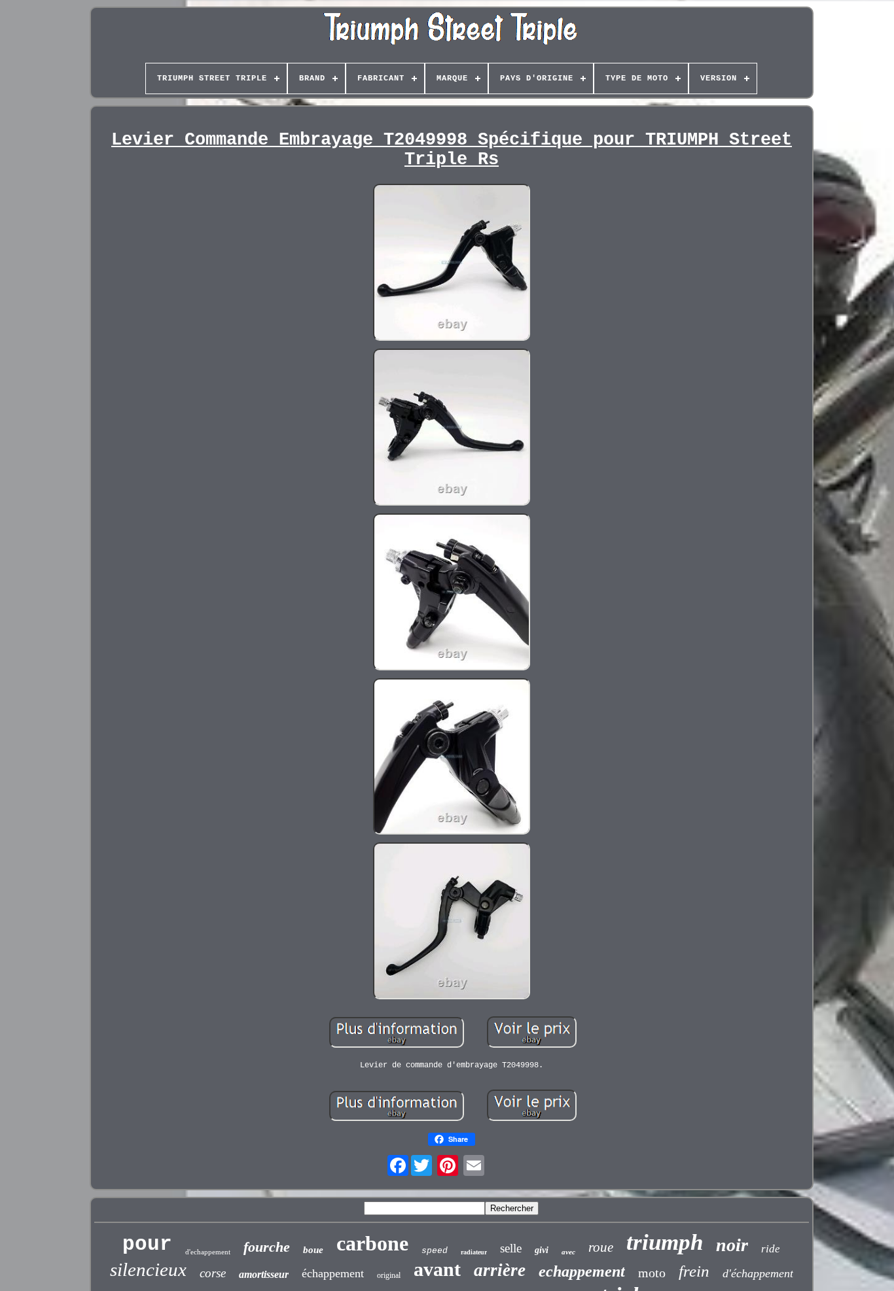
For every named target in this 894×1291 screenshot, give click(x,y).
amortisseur (264, 1274)
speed (434, 1251)
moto (652, 1272)
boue (313, 1250)
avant (437, 1269)
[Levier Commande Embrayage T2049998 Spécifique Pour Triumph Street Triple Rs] (451, 263)
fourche (266, 1247)
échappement (333, 1273)
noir (732, 1245)
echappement (582, 1271)
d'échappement (758, 1273)
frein (694, 1271)
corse (213, 1273)
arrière (500, 1270)
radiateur (474, 1252)
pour (147, 1244)
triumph (664, 1242)
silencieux (148, 1269)
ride (770, 1249)
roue (600, 1247)
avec (568, 1252)
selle (511, 1248)
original (389, 1275)
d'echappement (207, 1252)
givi (541, 1250)
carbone (372, 1243)
